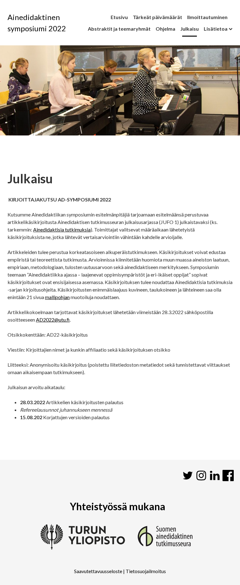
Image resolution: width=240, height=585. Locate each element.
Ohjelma (165, 29)
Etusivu (119, 17)
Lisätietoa (216, 29)
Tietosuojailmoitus (146, 571)
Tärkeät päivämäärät (157, 17)
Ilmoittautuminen (207, 17)
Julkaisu (189, 29)
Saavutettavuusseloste (98, 571)
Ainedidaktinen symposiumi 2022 (37, 23)
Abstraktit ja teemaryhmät (119, 29)
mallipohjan (57, 297)
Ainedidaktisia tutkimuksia (62, 229)
